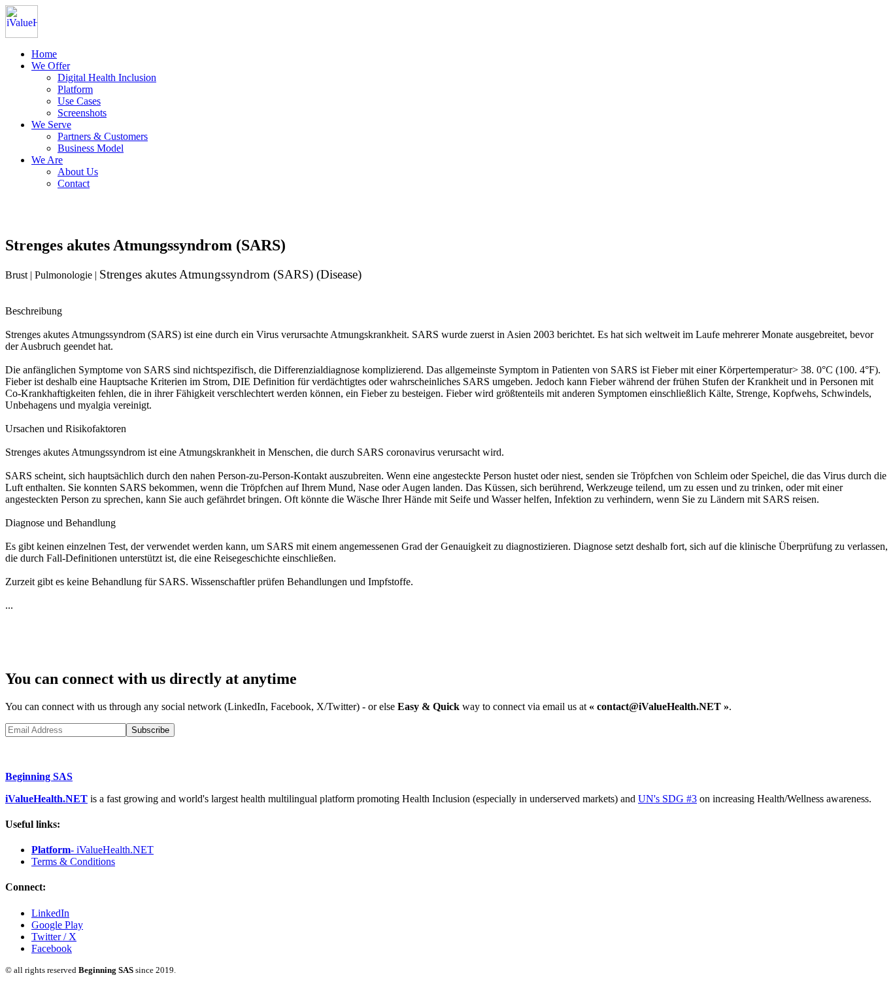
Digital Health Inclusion (107, 77)
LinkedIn (50, 913)
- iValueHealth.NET (92, 849)
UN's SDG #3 (667, 798)
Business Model (91, 148)
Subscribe (150, 730)
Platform (75, 89)
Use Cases (79, 101)
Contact (74, 183)
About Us (78, 171)
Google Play (57, 924)
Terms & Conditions (73, 861)
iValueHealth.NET (46, 798)
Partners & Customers (103, 136)
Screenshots (82, 112)
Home (44, 54)
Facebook (51, 948)
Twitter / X (53, 936)
